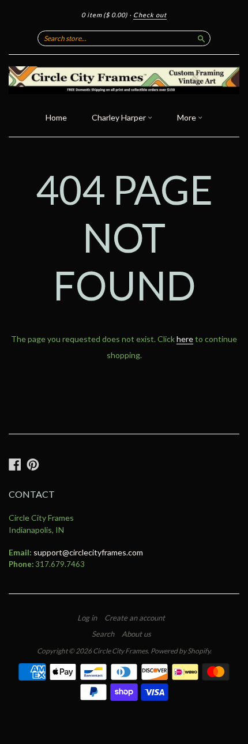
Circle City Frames (120, 651)
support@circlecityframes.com (88, 552)
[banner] (124, 80)
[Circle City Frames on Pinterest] (33, 464)
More (187, 117)
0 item (104, 14)
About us (136, 634)
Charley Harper (120, 117)
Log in (87, 618)
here (184, 339)
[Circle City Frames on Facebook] (15, 464)
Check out (150, 14)
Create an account (134, 618)
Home (56, 117)
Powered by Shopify (180, 651)
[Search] (201, 38)
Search (103, 634)
